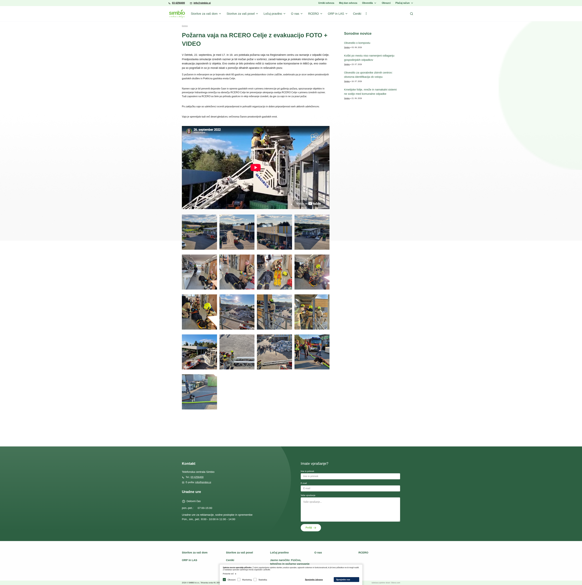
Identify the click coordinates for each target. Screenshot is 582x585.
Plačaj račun (402, 3)
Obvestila (367, 3)
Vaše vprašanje (308, 495)
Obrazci (386, 3)
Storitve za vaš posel (241, 13)
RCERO (313, 13)
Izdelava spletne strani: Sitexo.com (386, 583)
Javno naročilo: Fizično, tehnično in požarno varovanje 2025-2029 (289, 564)
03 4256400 (178, 3)
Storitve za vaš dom (204, 13)
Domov (185, 26)
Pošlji (309, 527)
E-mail (304, 483)
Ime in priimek (307, 471)
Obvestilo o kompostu (357, 42)
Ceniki (357, 13)
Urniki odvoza (326, 3)
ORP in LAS (336, 13)
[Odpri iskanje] (411, 13)
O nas (295, 13)
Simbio (347, 47)
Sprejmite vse (343, 579)
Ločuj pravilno (273, 13)
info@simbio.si (202, 3)
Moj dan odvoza (348, 3)
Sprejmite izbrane (314, 579)
